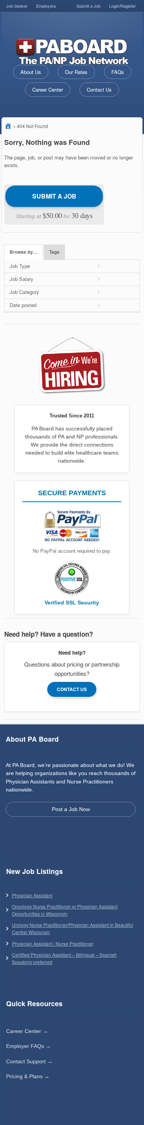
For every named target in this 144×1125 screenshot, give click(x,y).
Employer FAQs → (28, 1046)
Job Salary (21, 278)
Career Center (47, 89)
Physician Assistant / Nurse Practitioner (52, 943)
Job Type (20, 265)
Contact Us (99, 89)
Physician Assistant (32, 895)
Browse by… (24, 252)
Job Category (24, 292)
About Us (30, 72)
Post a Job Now (71, 809)
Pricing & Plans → (28, 1076)
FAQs (117, 72)
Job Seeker (17, 6)
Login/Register (122, 6)
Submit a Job (88, 6)
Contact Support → (29, 1061)
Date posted (23, 305)
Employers (46, 6)
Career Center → (27, 1031)
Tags (54, 252)
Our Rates (76, 72)
